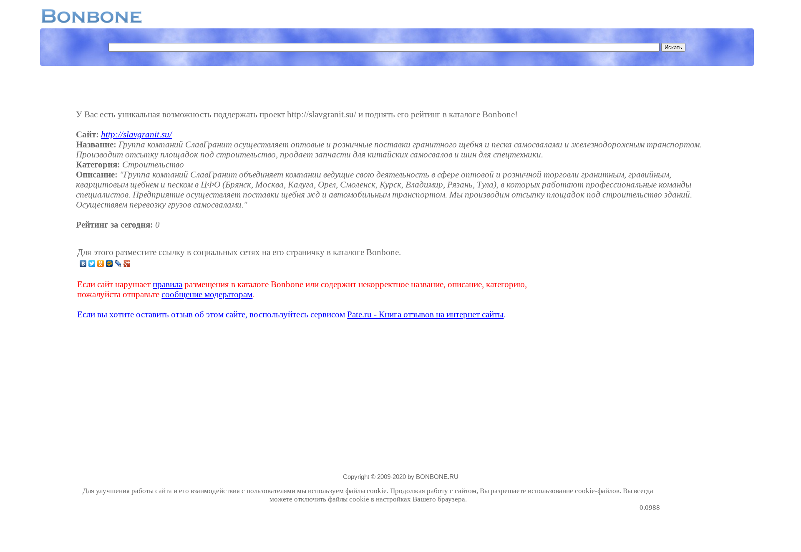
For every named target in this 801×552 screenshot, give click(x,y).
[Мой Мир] (109, 263)
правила (167, 284)
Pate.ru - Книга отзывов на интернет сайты (425, 314)
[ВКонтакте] (83, 263)
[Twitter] (92, 263)
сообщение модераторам (206, 294)
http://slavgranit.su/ (136, 134)
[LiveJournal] (118, 263)
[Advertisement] (594, 283)
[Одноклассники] (100, 263)
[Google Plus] (127, 263)
